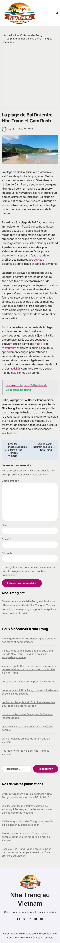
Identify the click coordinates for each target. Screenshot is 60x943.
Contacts (48, 937)
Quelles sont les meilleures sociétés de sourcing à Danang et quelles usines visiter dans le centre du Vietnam (27, 809)
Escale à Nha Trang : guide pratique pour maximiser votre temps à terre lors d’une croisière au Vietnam (26, 852)
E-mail (6, 539)
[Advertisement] (30, 75)
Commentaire (10, 480)
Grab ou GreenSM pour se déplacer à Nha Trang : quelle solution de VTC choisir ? (27, 795)
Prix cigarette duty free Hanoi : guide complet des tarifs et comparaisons (29, 640)
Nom (5, 525)
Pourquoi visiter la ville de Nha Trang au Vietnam (25, 752)
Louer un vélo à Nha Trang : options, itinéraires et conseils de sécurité (30, 692)
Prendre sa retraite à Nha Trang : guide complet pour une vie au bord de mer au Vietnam (26, 837)
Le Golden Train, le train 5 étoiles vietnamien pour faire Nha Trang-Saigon (28, 704)
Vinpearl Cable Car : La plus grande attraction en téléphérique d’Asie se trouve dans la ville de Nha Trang (29, 669)
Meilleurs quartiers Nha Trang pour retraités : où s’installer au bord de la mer (28, 823)
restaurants (9, 347)
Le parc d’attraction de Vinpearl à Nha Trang (28, 681)
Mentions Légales (30, 937)
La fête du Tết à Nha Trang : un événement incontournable (27, 716)
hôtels (38, 343)
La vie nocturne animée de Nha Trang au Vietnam (26, 740)
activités (39, 259)
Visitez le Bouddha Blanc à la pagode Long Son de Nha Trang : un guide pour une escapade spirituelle (27, 654)
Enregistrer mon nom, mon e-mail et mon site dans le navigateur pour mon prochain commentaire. (29, 571)
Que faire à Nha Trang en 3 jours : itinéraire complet (27, 728)
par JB (11, 129)
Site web (7, 553)
